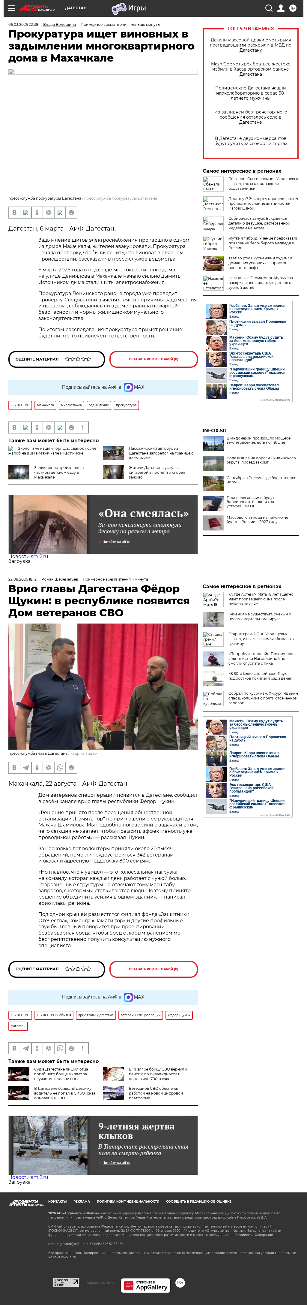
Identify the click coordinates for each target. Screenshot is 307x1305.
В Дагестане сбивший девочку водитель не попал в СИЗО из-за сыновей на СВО (64, 1093)
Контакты (57, 1202)
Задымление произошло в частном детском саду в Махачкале (59, 472)
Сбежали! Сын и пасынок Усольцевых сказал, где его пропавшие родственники (263, 184)
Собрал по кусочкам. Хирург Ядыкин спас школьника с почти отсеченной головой (263, 698)
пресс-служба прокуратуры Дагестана (120, 198)
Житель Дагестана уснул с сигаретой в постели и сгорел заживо (157, 472)
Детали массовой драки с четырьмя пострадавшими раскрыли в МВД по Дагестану (250, 45)
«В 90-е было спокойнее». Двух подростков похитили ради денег (260, 676)
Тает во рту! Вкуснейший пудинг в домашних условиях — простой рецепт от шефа (260, 263)
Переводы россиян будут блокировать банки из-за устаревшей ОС (250, 502)
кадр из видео (83, 753)
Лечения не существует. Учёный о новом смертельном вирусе (259, 616)
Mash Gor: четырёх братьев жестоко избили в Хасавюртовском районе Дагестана (251, 69)
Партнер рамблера (100, 1283)
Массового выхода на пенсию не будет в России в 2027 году (257, 519)
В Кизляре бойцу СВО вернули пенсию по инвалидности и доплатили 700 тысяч (158, 1074)
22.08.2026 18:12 (22, 579)
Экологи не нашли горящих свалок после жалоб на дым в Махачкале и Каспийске (52, 450)
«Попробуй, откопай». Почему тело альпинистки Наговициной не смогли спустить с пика (261, 658)
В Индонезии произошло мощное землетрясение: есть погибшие (259, 440)
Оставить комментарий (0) (153, 359)
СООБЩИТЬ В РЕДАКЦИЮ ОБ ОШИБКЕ (198, 1202)
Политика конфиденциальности (128, 1202)
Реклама (81, 1202)
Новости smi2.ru (28, 556)
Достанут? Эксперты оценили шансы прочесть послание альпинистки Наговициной (263, 203)
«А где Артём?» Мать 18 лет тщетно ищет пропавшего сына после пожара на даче (261, 599)
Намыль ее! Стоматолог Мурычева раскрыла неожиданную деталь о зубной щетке (260, 283)
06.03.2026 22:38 (23, 24)
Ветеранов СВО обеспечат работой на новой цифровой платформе (156, 1093)
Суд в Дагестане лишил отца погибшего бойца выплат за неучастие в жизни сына (61, 1074)
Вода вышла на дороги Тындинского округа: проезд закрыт (261, 460)
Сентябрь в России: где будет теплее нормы (261, 480)
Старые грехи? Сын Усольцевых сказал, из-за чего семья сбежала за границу (262, 639)
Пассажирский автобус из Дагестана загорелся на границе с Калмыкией (161, 453)
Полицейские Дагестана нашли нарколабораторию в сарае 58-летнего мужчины (250, 93)
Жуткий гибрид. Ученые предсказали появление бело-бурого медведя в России (263, 243)
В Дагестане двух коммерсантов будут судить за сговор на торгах (250, 141)
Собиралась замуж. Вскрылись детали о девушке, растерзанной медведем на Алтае (259, 223)
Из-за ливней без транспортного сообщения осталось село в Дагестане (250, 117)
